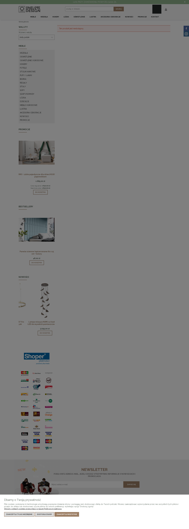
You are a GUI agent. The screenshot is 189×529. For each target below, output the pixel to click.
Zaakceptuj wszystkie (67, 514)
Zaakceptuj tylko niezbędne (19, 514)
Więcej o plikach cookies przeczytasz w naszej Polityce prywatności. (33, 509)
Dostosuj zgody (44, 514)
